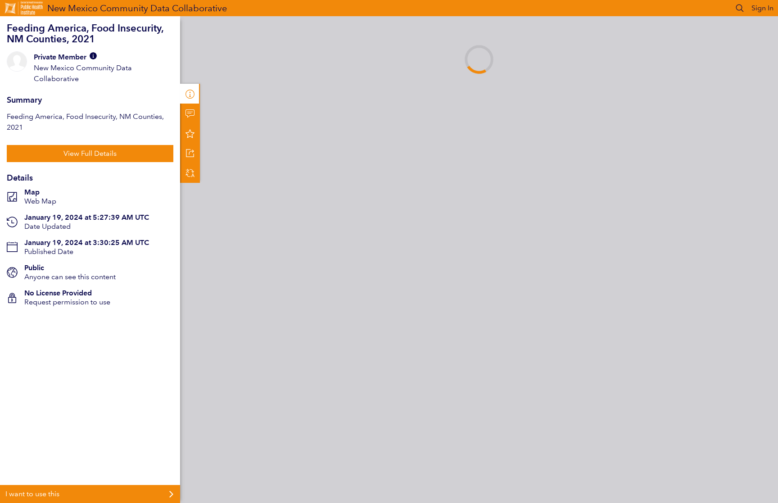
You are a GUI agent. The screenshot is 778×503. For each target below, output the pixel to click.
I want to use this (32, 493)
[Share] (190, 153)
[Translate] (190, 173)
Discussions (190, 113)
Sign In (762, 8)
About (190, 94)
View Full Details (90, 153)
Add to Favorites (190, 133)
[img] (93, 55)
